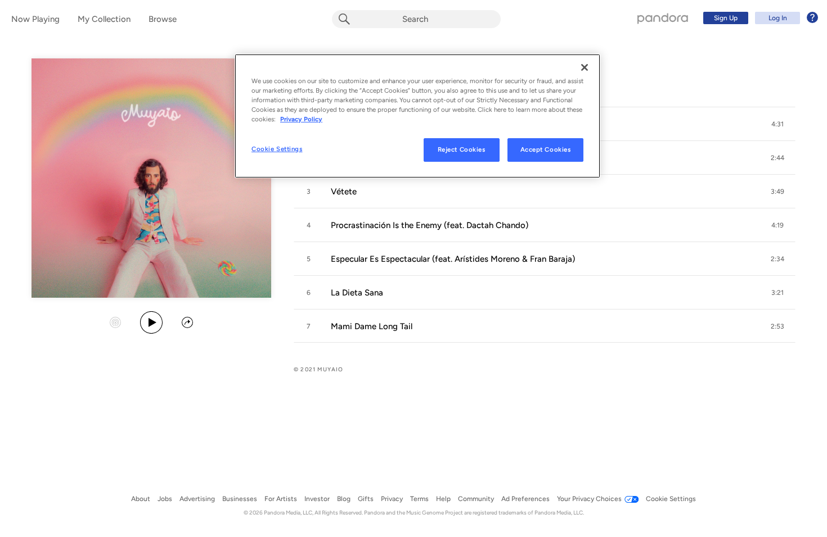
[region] (417, 116)
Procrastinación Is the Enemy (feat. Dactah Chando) (429, 225)
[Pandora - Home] (663, 18)
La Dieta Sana (357, 293)
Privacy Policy (301, 119)
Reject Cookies (462, 149)
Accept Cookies (545, 149)
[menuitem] (759, 18)
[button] (777, 124)
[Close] (584, 67)
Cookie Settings (277, 149)
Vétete (344, 191)
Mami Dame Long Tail (371, 326)
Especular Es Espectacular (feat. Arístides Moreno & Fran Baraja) (453, 259)
